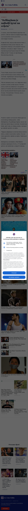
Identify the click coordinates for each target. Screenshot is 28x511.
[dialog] (14, 255)
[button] (14, 250)
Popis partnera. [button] (6, 259)
